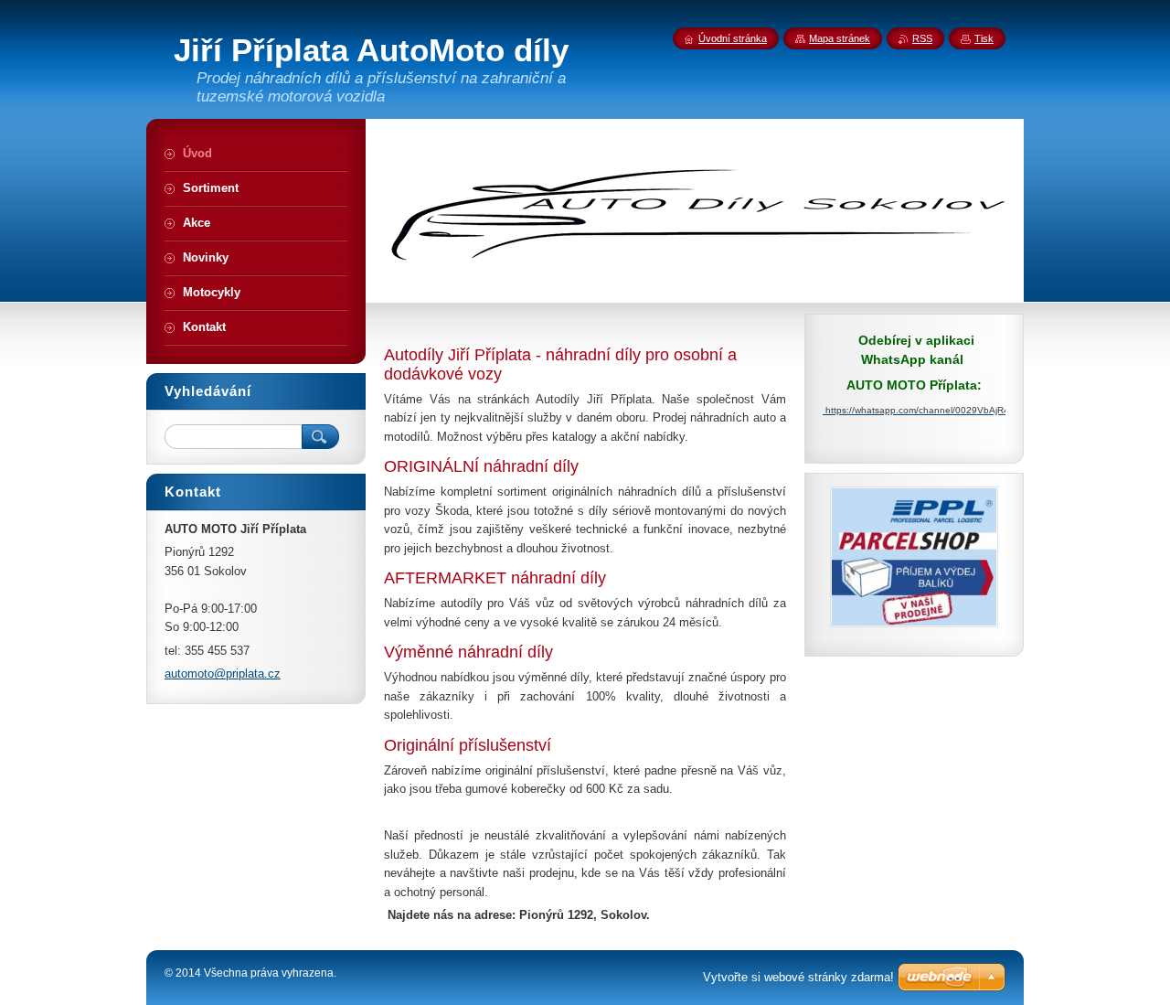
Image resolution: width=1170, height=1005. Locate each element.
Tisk (984, 38)
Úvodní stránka (732, 38)
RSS (922, 38)
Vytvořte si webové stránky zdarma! (798, 977)
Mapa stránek (839, 38)
